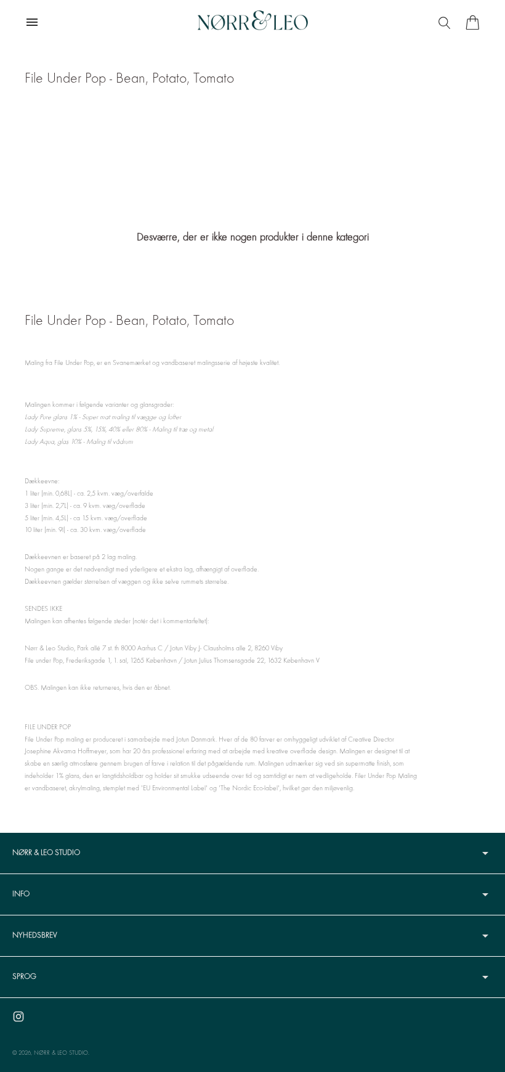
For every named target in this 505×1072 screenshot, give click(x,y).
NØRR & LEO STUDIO (61, 1053)
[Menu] (445, 22)
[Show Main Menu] (32, 22)
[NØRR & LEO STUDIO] (252, 22)
